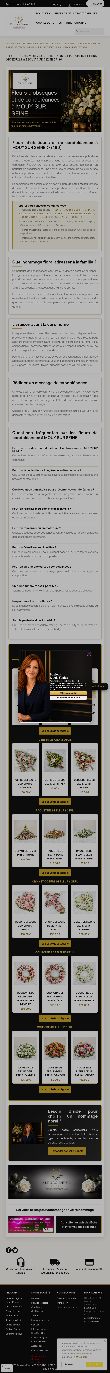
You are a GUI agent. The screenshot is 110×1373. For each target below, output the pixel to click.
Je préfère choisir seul (68, 697)
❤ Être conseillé (68, 693)
